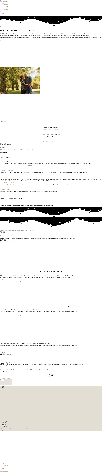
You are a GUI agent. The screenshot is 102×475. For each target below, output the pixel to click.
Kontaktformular (30, 165)
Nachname (1, 352)
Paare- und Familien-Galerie (68, 35)
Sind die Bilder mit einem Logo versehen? (5, 196)
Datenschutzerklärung (48, 364)
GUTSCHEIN (4, 424)
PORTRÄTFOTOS (4, 421)
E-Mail (1, 353)
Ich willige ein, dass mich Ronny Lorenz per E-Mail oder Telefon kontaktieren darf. (11, 366)
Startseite (3, 462)
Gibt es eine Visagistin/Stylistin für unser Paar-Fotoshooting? (8, 182)
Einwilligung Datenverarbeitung (4, 363)
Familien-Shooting (6, 5)
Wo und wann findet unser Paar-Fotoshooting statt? (6, 170)
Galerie (3, 8)
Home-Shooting (6, 7)
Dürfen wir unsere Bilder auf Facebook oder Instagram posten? (8, 203)
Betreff (1, 355)
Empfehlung (2, 362)
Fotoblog (3, 13)
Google (6, 362)
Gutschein (5, 467)
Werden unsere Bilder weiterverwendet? (5, 200)
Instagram (9, 362)
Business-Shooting (6, 6)
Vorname (1, 351)
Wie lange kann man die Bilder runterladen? (5, 189)
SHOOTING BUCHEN (3, 143)
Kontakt (3, 14)
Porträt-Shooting (6, 4)
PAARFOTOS (4, 422)
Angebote (3, 3)
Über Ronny (3, 473)
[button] (51, 167)
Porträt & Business (6, 9)
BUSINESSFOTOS (4, 423)
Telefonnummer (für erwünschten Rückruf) (5, 354)
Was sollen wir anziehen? (3, 177)
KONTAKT (3, 425)
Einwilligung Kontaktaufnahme (4, 365)
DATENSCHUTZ (4, 426)
